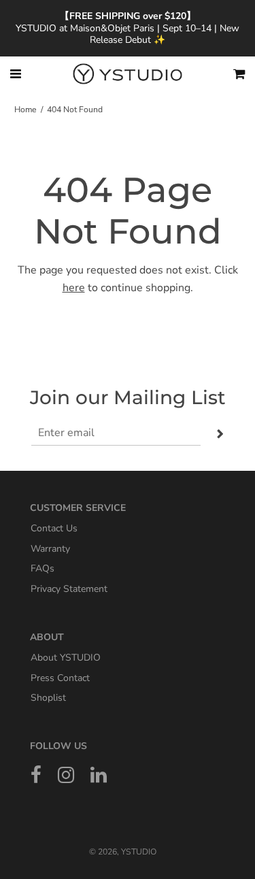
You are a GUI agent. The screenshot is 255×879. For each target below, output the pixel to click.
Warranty (50, 548)
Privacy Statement (69, 588)
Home (25, 109)
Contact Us (54, 528)
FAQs (42, 568)
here (74, 287)
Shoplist (48, 697)
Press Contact (60, 677)
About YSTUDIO (66, 657)
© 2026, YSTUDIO (122, 851)
